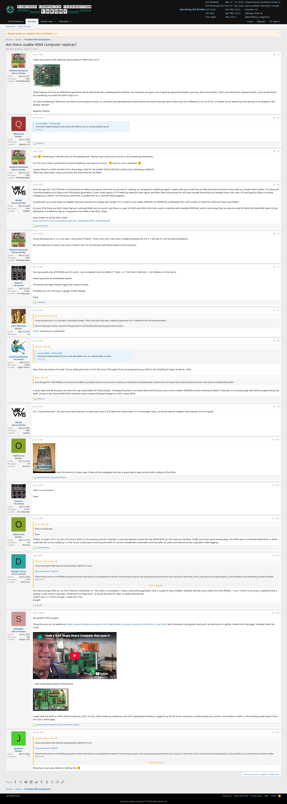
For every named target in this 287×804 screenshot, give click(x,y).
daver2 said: (40, 524)
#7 (278, 310)
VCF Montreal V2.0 (215, 5)
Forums (32, 21)
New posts (10, 26)
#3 (278, 151)
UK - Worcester (23, 293)
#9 (278, 406)
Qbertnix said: (41, 346)
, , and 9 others (51, 477)
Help (266, 795)
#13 (278, 555)
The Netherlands (23, 81)
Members (64, 21)
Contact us (227, 795)
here (55, 33)
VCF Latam (210, 16)
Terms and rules (241, 795)
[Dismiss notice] (278, 33)
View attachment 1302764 (46, 571)
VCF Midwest (212, 1)
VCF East (209, 13)
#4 (278, 184)
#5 (278, 233)
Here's (36, 330)
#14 (278, 613)
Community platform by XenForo (143, 801)
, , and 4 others (58, 725)
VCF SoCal (210, 9)
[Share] (274, 54)
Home (273, 795)
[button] (55, 21)
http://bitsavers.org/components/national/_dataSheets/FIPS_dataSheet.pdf (71, 220)
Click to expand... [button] (156, 585)
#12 (278, 518)
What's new (46, 21)
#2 (278, 118)
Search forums (24, 26)
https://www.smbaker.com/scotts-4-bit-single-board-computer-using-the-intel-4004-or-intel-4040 (117, 624)
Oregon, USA (24, 639)
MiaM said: (39, 377)
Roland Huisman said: (44, 316)
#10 (278, 439)
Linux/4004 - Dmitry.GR (48, 123)
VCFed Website (15, 21)
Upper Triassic (24, 367)
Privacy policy (256, 795)
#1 (278, 54)
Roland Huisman (15, 49)
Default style (14, 795)
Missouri (26, 466)
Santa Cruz (25, 582)
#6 (278, 267)
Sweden (26, 211)
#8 (278, 340)
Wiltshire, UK (24, 144)
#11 (278, 485)
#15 (278, 732)
